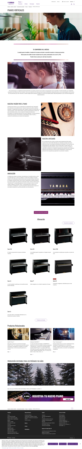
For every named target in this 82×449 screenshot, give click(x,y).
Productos (20, 4)
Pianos (19, 2)
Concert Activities (28, 420)
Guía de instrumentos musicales (41, 212)
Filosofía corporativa (62, 420)
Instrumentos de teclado (11, 416)
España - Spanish (66, 1)
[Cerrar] (80, 444)
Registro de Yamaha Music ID (47, 428)
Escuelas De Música (28, 415)
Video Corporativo (62, 416)
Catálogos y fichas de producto (47, 420)
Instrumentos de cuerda (11, 422)
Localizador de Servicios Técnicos (47, 418)
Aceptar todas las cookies (72, 443)
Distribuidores (53, 1)
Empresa (71, 1)
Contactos (43, 415)
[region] (41, 444)
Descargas (32, 4)
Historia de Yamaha (62, 422)
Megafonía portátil (10, 428)
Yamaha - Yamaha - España (12, 6)
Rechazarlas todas (63, 443)
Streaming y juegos (11, 430)
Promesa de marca (62, 417)
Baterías (9, 420)
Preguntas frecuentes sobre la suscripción (49, 433)
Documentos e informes (46, 424)
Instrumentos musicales (20, 6)
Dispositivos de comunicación (12, 432)
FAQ (42, 417)
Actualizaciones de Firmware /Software (48, 422)
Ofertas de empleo (62, 418)
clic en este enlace (34, 446)
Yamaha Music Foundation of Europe (31, 416)
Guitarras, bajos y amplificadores (13, 418)
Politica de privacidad (12, 447)
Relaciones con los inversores (64, 424)
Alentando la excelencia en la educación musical (31, 418)
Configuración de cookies (52, 443)
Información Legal (5, 447)
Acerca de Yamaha (62, 412)
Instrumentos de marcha (11, 425)
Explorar (38, 4)
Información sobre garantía (46, 416)
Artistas (26, 4)
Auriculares (9, 426)
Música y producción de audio (12, 417)
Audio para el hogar (11, 429)
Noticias (26, 423)
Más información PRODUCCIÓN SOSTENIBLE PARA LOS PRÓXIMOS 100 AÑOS (24, 388)
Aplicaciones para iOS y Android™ (13, 433)
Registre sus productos (45, 432)
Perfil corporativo (62, 415)
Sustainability (61, 425)
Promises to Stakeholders (63, 421)
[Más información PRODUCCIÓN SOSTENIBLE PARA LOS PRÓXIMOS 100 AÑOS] (41, 374)
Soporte (58, 1)
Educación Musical (28, 412)
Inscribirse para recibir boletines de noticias (49, 431)
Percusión (9, 424)
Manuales (43, 421)
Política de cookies (20, 447)
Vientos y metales (10, 421)
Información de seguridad (46, 425)
